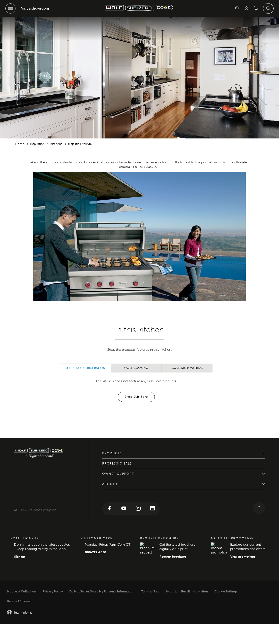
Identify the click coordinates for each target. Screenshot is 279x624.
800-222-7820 (95, 552)
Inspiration (37, 144)
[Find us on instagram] (138, 508)
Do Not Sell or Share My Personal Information (101, 591)
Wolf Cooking (136, 368)
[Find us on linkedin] (152, 508)
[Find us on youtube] (124, 508)
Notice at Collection (21, 591)
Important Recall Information (187, 591)
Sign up (19, 557)
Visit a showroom (35, 8)
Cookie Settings (225, 591)
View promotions (242, 557)
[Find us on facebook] (109, 508)
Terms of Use (150, 591)
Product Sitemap (19, 601)
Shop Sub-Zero (136, 397)
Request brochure (173, 557)
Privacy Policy (53, 591)
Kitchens (56, 144)
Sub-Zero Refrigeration (85, 368)
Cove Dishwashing (187, 368)
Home (19, 144)
